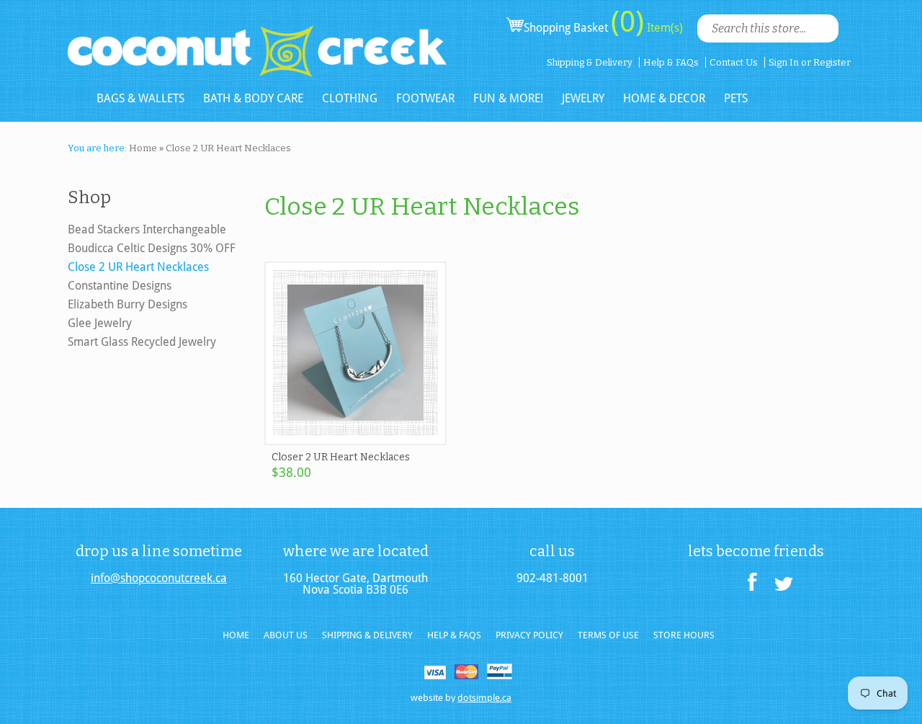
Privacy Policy (529, 635)
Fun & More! (508, 98)
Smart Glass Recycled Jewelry (142, 342)
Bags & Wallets (140, 98)
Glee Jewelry (100, 323)
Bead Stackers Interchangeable (147, 229)
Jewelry (583, 98)
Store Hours (684, 635)
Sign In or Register (810, 62)
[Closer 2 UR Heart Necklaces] (355, 438)
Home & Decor (664, 98)
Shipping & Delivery (589, 62)
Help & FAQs (671, 62)
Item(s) (663, 28)
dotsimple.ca (484, 697)
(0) (627, 21)
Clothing (349, 98)
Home (236, 635)
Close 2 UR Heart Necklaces (138, 267)
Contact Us (734, 62)
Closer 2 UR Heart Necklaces (341, 457)
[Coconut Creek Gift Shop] (257, 39)
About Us (286, 635)
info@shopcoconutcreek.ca (159, 578)
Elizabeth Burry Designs (127, 304)
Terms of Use (608, 635)
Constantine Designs (119, 285)
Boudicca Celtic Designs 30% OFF (152, 248)
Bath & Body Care (253, 98)
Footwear (425, 98)
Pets (736, 98)
